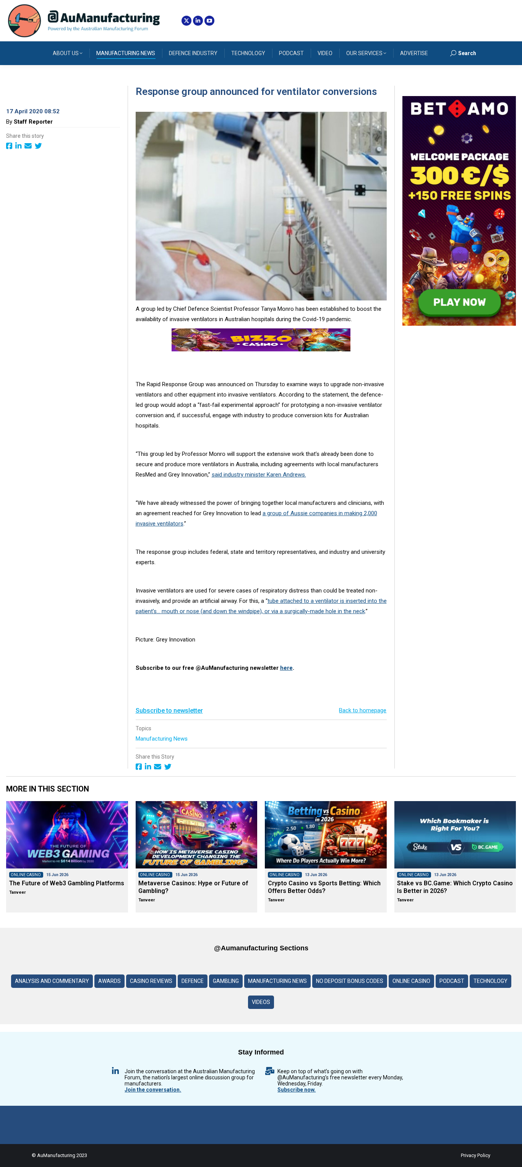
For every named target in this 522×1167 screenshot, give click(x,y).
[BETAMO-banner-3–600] (459, 323)
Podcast (451, 981)
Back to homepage (362, 710)
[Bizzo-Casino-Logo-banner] (261, 349)
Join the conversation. (153, 1090)
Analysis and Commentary (52, 981)
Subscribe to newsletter (169, 710)
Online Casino (411, 981)
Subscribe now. (296, 1090)
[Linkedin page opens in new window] (198, 21)
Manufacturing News (162, 738)
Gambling (226, 981)
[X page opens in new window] (186, 21)
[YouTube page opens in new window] (209, 21)
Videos (261, 1002)
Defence (193, 981)
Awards (109, 981)
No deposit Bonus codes (349, 981)
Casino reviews (151, 981)
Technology (490, 981)
